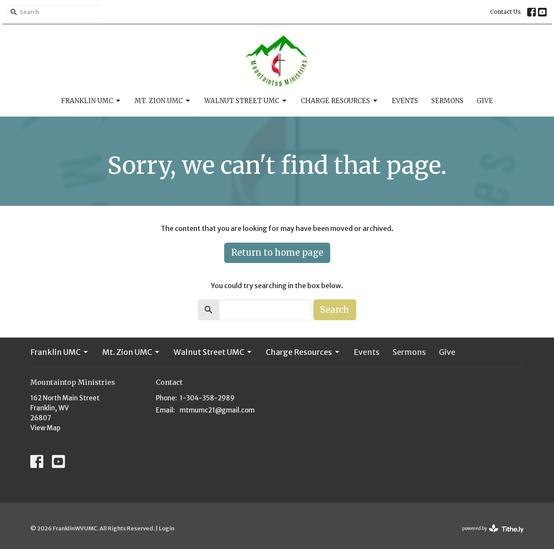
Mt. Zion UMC (159, 101)
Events (405, 101)
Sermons (447, 101)
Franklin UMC (87, 101)
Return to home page (277, 252)
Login (166, 528)
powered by (489, 536)
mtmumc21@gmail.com (217, 410)
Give (485, 101)
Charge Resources (335, 101)
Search (334, 309)
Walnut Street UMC (241, 101)
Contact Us (505, 12)
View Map (45, 428)
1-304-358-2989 (207, 398)
